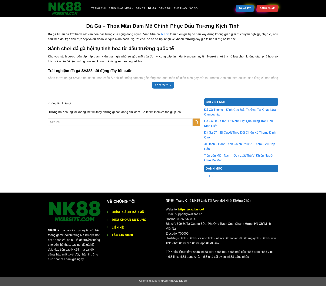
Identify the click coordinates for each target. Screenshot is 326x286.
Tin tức (208, 176)
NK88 (165, 34)
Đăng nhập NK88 (120, 8)
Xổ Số (193, 8)
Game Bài (165, 8)
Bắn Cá (140, 8)
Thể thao (180, 8)
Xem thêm (161, 85)
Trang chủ (98, 8)
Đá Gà (152, 8)
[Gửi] (196, 122)
